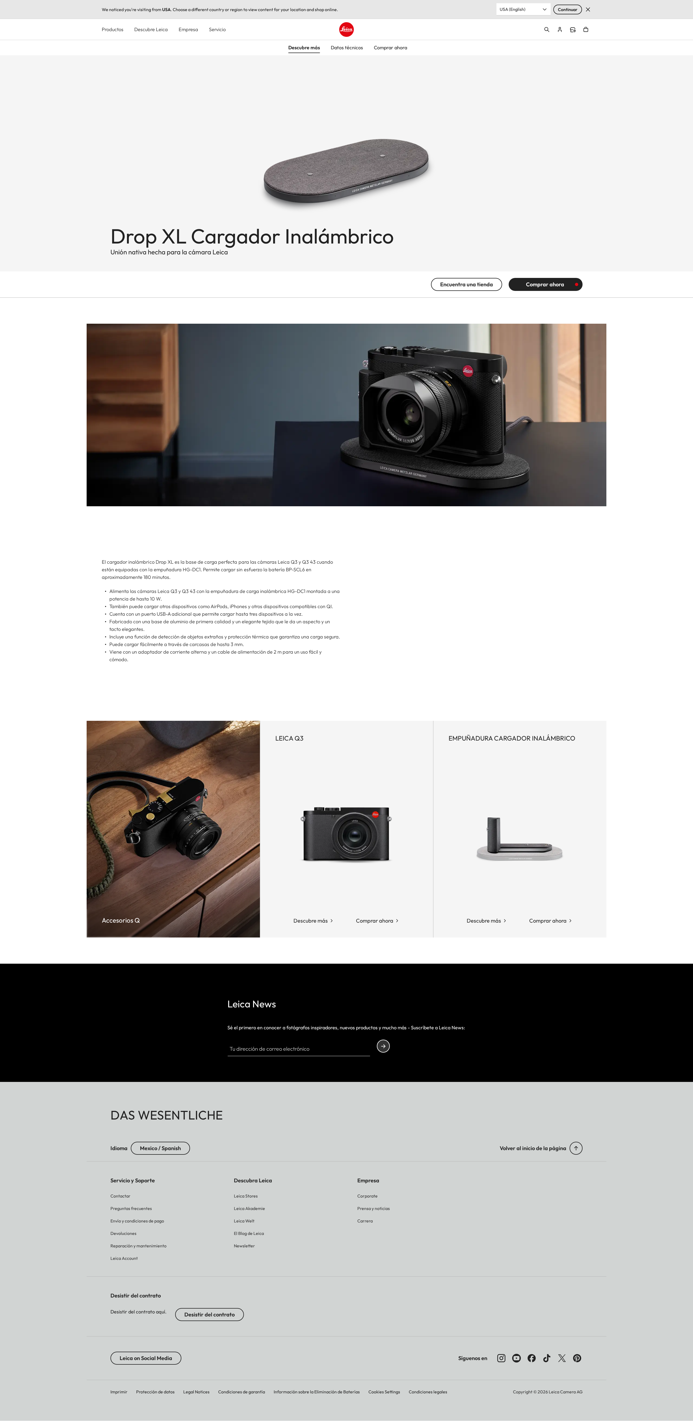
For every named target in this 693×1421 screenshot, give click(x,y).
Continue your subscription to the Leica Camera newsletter (383, 1046)
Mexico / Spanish (160, 1148)
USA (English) (512, 9)
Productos (112, 29)
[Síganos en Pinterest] (577, 1358)
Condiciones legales (428, 1391)
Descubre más (310, 920)
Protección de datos (155, 1391)
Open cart (585, 29)
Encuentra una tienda (466, 284)
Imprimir (119, 1391)
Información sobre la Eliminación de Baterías (317, 1391)
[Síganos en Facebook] (531, 1358)
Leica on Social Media (146, 1358)
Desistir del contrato (209, 1314)
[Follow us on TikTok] (546, 1358)
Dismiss (588, 9)
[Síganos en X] (562, 1358)
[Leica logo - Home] (346, 29)
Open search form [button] (546, 29)
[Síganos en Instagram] (501, 1358)
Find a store (572, 29)
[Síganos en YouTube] (516, 1358)
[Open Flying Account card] (559, 29)
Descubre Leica (151, 29)
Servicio (217, 29)
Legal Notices (196, 1391)
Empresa (188, 29)
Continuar (567, 9)
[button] (576, 1148)
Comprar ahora (545, 284)
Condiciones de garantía (241, 1391)
